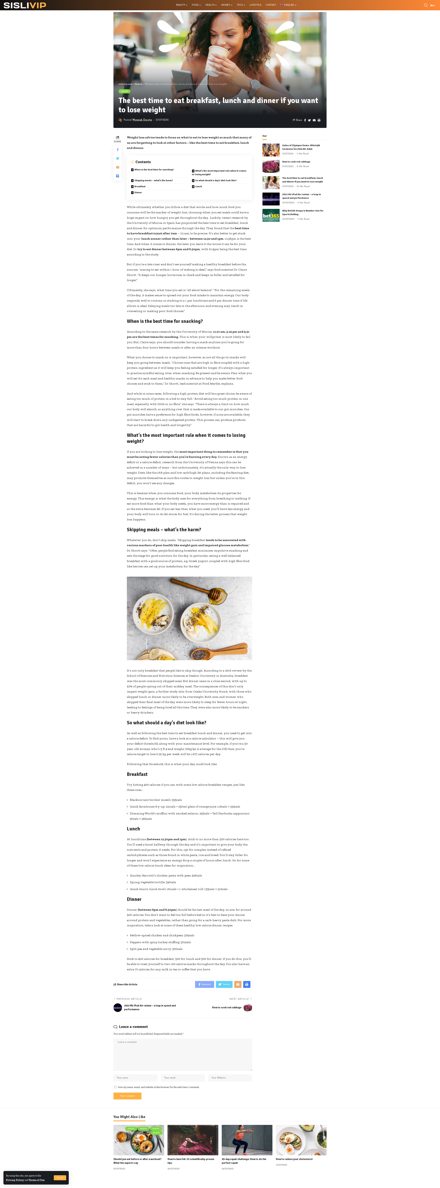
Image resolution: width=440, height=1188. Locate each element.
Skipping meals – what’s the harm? (153, 180)
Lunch (198, 186)
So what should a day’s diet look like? (216, 180)
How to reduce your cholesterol (294, 1159)
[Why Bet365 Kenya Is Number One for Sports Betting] (271, 215)
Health (124, 91)
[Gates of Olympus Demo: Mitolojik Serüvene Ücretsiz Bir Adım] (271, 150)
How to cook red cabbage (296, 161)
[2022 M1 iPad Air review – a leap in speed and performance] (271, 199)
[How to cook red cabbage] (271, 166)
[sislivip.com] (24, 5)
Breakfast (139, 186)
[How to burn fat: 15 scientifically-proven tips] (193, 1140)
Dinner (138, 192)
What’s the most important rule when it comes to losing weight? (219, 172)
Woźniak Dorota (142, 120)
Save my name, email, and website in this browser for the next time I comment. (159, 1087)
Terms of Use (37, 1179)
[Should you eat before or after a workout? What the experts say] (138, 1140)
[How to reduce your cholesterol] (301, 1140)
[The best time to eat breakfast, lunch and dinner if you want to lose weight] (271, 182)
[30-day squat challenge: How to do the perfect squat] (247, 1140)
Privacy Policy (15, 1179)
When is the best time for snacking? (154, 169)
